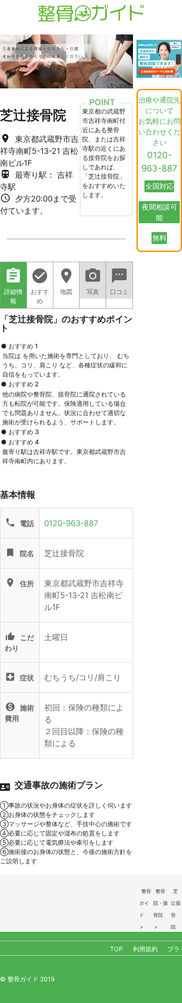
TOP (116, 949)
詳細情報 (13, 286)
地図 (66, 281)
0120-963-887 (71, 523)
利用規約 (145, 949)
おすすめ (39, 286)
